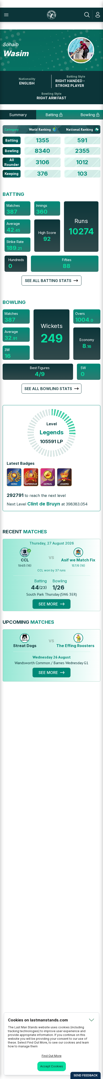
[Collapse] (91, 1020)
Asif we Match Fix (78, 560)
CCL (25, 560)
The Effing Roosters (75, 645)
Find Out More (52, 1056)
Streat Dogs (24, 645)
